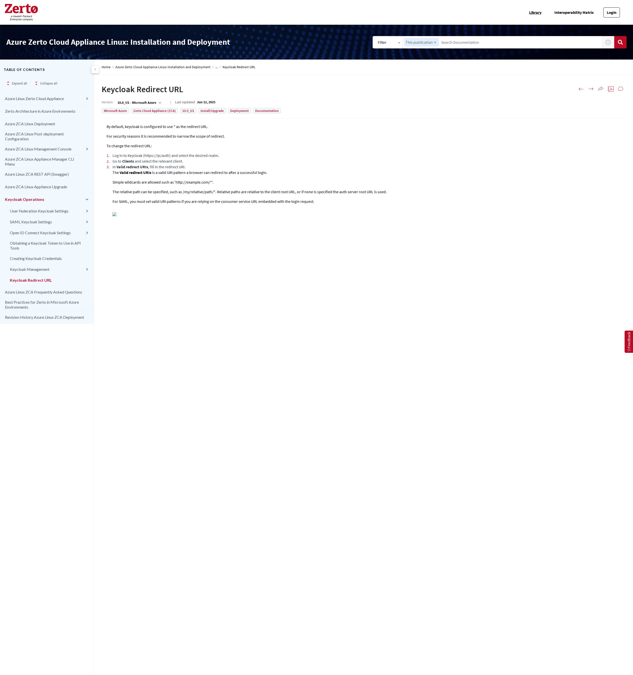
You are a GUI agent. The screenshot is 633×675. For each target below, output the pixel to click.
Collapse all (48, 83)
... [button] (216, 67)
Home (106, 67)
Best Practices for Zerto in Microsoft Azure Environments (42, 304)
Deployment (239, 110)
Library (535, 12)
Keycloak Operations (24, 199)
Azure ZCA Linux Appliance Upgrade (36, 186)
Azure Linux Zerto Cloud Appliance (34, 98)
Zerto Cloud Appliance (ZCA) (154, 110)
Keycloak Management (29, 269)
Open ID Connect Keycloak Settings (40, 232)
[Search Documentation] (620, 42)
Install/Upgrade (212, 110)
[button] (435, 42)
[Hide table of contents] (95, 69)
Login (611, 12)
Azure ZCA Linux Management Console (38, 149)
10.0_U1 (188, 110)
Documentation (267, 110)
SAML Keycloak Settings (31, 221)
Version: (107, 102)
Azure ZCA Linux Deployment (30, 123)
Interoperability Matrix (574, 12)
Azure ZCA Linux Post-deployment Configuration (34, 136)
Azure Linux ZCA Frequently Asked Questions (43, 292)
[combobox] (502, 42)
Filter (382, 42)
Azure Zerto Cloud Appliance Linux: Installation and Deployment (162, 67)
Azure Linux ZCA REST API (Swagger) (37, 174)
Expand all (19, 83)
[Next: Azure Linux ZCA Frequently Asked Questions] (591, 89)
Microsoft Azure (115, 110)
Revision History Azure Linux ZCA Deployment (44, 317)
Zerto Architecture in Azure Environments (40, 111)
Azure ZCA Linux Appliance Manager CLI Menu (39, 161)
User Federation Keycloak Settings (39, 211)
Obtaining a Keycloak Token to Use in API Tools (45, 245)
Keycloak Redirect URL (31, 280)
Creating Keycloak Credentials (36, 258)
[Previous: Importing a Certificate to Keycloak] (581, 89)
